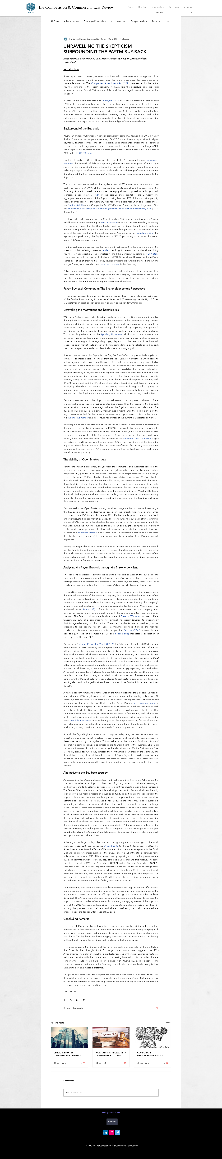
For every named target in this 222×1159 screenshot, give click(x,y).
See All (168, 1022)
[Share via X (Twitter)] (71, 1000)
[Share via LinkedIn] (77, 1000)
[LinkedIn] (105, 1132)
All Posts (55, 21)
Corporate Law (118, 21)
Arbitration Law (71, 21)
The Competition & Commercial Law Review (76, 7)
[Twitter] (117, 1132)
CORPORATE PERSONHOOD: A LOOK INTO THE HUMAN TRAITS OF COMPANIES (151, 1054)
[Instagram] (111, 1132)
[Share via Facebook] (64, 1000)
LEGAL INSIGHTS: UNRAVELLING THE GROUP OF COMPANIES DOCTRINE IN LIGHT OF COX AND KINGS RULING (69, 1054)
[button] (168, 21)
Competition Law (139, 21)
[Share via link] (83, 1000)
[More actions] (157, 38)
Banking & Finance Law (95, 21)
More (154, 21)
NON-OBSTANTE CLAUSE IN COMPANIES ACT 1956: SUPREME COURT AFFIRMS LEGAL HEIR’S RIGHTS (111, 1054)
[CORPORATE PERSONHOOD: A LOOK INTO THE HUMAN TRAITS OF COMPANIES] (152, 1037)
